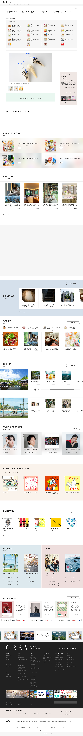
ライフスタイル (8, 664)
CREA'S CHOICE (8, 676)
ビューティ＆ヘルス (9, 666)
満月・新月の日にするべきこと (72, 666)
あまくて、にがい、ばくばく (59, 666)
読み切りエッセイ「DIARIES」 (59, 659)
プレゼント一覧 (63, 102)
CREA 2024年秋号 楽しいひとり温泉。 (33, 680)
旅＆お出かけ (8, 659)
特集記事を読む (10, 581)
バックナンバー (34, 550)
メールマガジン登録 (67, 711)
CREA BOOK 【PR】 (9, 704)
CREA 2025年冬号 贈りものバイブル (33, 677)
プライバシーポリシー (66, 727)
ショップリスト (10, 584)
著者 (19, 704)
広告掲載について (45, 727)
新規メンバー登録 (68, 92)
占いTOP (73, 512)
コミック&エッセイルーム (66, 1)
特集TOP (31, 655)
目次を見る (10, 577)
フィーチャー (8, 674)
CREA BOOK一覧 (73, 597)
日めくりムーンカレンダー (71, 664)
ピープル (19, 702)
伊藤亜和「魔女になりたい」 (59, 657)
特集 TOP (73, 365)
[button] (7, 69)
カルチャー (7, 662)
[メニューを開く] (77, 2)
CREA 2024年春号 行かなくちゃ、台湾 (33, 686)
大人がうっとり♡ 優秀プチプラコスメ (22, 677)
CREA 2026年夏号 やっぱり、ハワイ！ (33, 658)
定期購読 (52, 727)
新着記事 (42, 1)
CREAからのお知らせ (16, 727)
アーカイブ (7, 672)
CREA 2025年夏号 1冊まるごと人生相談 (33, 672)
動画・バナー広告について (37, 727)
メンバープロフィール (33, 702)
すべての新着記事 (8, 655)
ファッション (8, 668)
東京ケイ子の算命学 (70, 662)
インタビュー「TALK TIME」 (59, 664)
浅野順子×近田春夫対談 (46, 660)
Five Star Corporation (11, 18)
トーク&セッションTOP (46, 655)
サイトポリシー (59, 727)
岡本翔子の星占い (69, 657)
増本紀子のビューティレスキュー (23, 680)
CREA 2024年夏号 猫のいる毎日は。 (33, 683)
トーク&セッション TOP (73, 428)
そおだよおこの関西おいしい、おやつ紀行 (23, 668)
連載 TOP (73, 322)
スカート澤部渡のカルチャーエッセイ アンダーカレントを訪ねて (59, 669)
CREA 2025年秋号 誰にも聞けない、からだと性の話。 (35, 668)
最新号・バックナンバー (10, 702)
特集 (50, 1)
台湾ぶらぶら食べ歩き (21, 657)
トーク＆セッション (56, 1)
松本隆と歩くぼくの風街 (46, 662)
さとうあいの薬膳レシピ (22, 670)
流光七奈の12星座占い (70, 659)
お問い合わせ (29, 727)
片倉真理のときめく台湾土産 (22, 659)
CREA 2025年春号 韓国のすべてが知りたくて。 (34, 674)
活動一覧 (31, 704)
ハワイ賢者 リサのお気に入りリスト (22, 662)
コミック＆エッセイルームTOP (73, 472)
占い (74, 1)
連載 (47, 1)
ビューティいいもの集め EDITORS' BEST (22, 674)
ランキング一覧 (73, 283)
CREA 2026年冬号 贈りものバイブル (33, 665)
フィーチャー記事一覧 (73, 177)
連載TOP (19, 655)
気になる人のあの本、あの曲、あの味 (47, 658)
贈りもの (7, 657)
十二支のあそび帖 (57, 662)
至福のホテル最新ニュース (22, 665)
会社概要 (22, 727)
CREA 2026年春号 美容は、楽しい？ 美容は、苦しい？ (35, 661)
